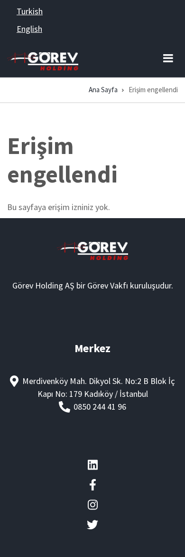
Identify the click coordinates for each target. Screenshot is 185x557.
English (29, 28)
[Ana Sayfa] (42, 60)
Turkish (30, 11)
